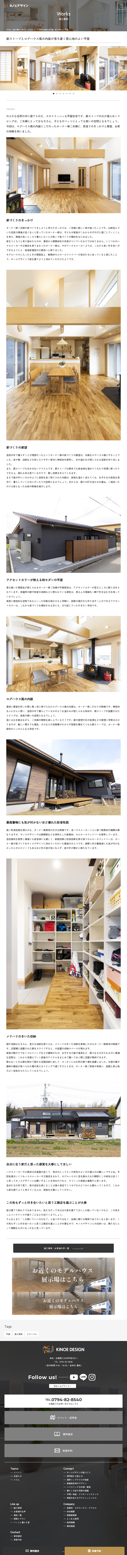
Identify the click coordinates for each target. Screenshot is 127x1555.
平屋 (8, 1334)
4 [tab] (63, 94)
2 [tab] (57, 94)
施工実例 (18, 1334)
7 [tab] (73, 94)
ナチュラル (32, 1334)
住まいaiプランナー (62, 1385)
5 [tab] (67, 94)
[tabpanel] (64, 68)
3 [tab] (60, 94)
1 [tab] (53, 94)
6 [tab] (70, 94)
